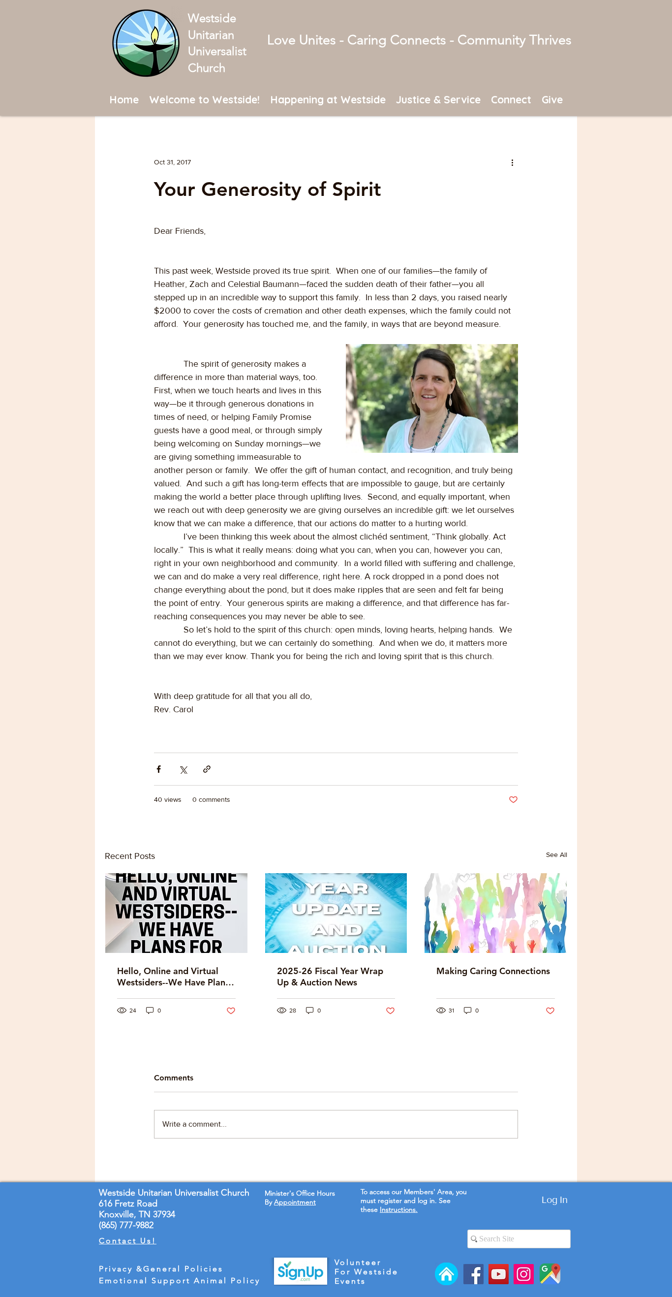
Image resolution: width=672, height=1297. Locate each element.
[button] (204, 99)
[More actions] (512, 162)
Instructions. (399, 1209)
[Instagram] (524, 1274)
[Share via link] (207, 769)
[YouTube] (499, 1274)
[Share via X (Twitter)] (182, 769)
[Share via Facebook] (158, 769)
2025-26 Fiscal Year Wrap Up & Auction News (330, 976)
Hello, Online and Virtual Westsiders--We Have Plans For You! (173, 976)
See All (556, 854)
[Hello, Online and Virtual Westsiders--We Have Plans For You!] (176, 913)
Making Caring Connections (493, 971)
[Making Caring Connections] (496, 913)
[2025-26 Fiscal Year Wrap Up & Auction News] (336, 913)
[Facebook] (473, 1274)
